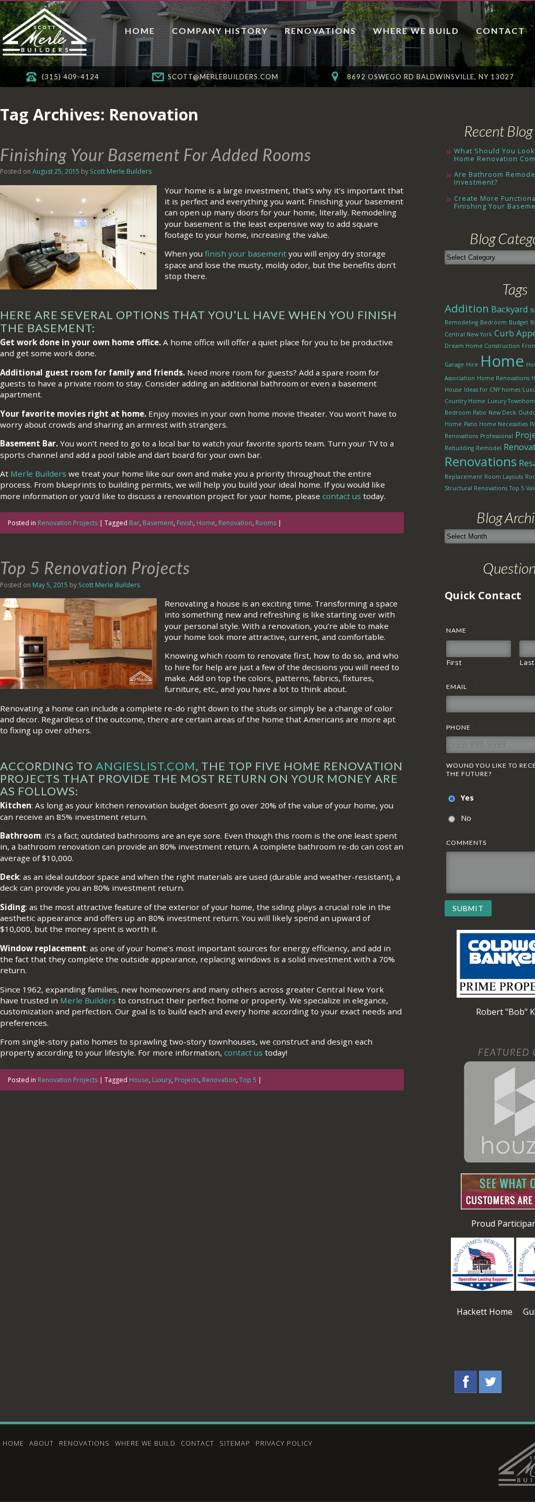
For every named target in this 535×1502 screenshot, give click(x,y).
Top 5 (248, 1079)
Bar (134, 522)
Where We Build (416, 30)
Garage (454, 364)
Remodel (489, 448)
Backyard (509, 309)
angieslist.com (145, 766)
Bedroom (493, 322)
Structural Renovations (476, 488)
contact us (341, 496)
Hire (472, 364)
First (454, 662)
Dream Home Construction (482, 345)
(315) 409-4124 (70, 76)
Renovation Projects (68, 522)
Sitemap (234, 1443)
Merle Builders (38, 473)
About (41, 1443)
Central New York (468, 334)
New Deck (502, 412)
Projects (187, 1079)
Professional (496, 436)
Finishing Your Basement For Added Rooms (155, 154)
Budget (518, 322)
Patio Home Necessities (496, 424)
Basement (158, 522)
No (466, 818)
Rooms (265, 522)
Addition (467, 308)
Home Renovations (503, 378)
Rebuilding (459, 448)
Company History (220, 30)
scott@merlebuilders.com (223, 76)
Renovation (235, 522)
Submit (468, 908)
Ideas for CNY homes (492, 389)
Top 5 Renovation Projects (95, 568)
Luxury (161, 1079)
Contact (500, 30)
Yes (467, 798)
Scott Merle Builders (121, 171)
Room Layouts (503, 476)
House (139, 1079)
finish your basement (245, 253)
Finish (185, 522)
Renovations (320, 30)
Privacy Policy (283, 1443)
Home (140, 30)
